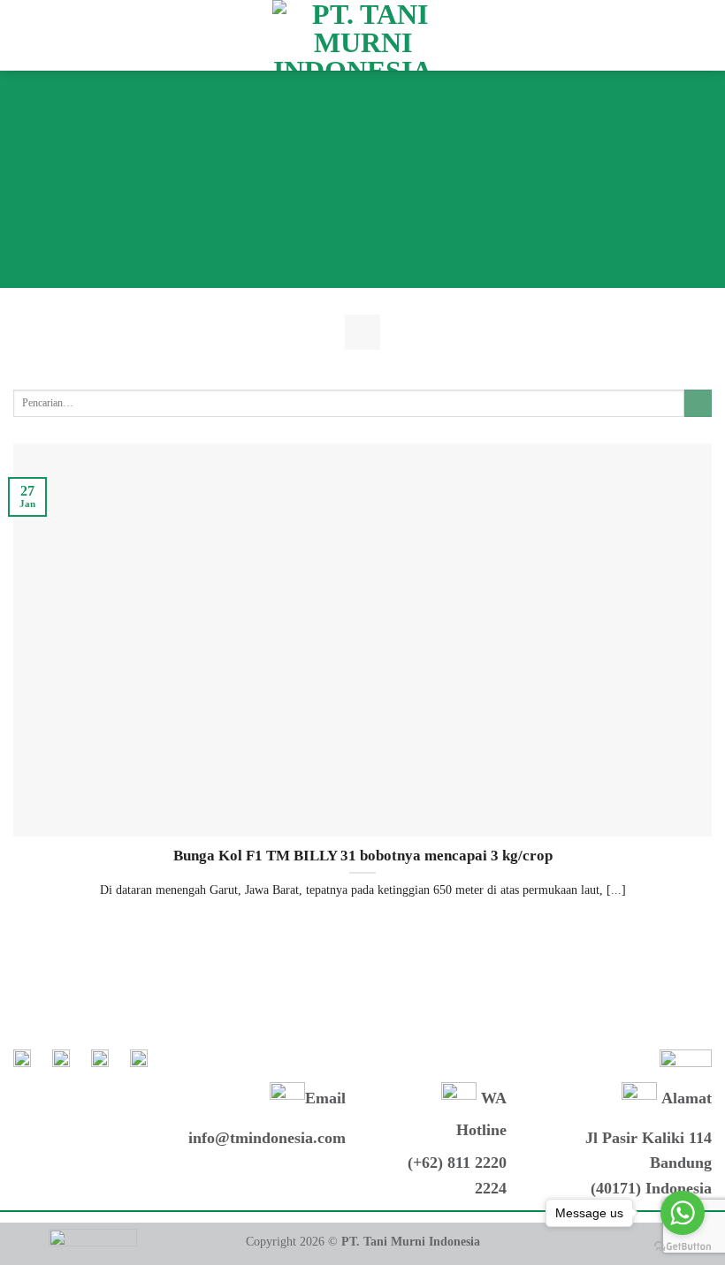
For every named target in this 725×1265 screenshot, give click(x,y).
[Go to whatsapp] (682, 1213)
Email (325, 1098)
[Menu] (23, 35)
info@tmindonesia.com (267, 1138)
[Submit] (698, 404)
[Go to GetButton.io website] (682, 1247)
